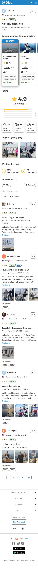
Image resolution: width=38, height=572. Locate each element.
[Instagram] (22, 543)
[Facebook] (13, 543)
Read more (6, 235)
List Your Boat (19, 522)
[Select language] (22, 528)
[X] (18, 543)
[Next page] (33, 477)
